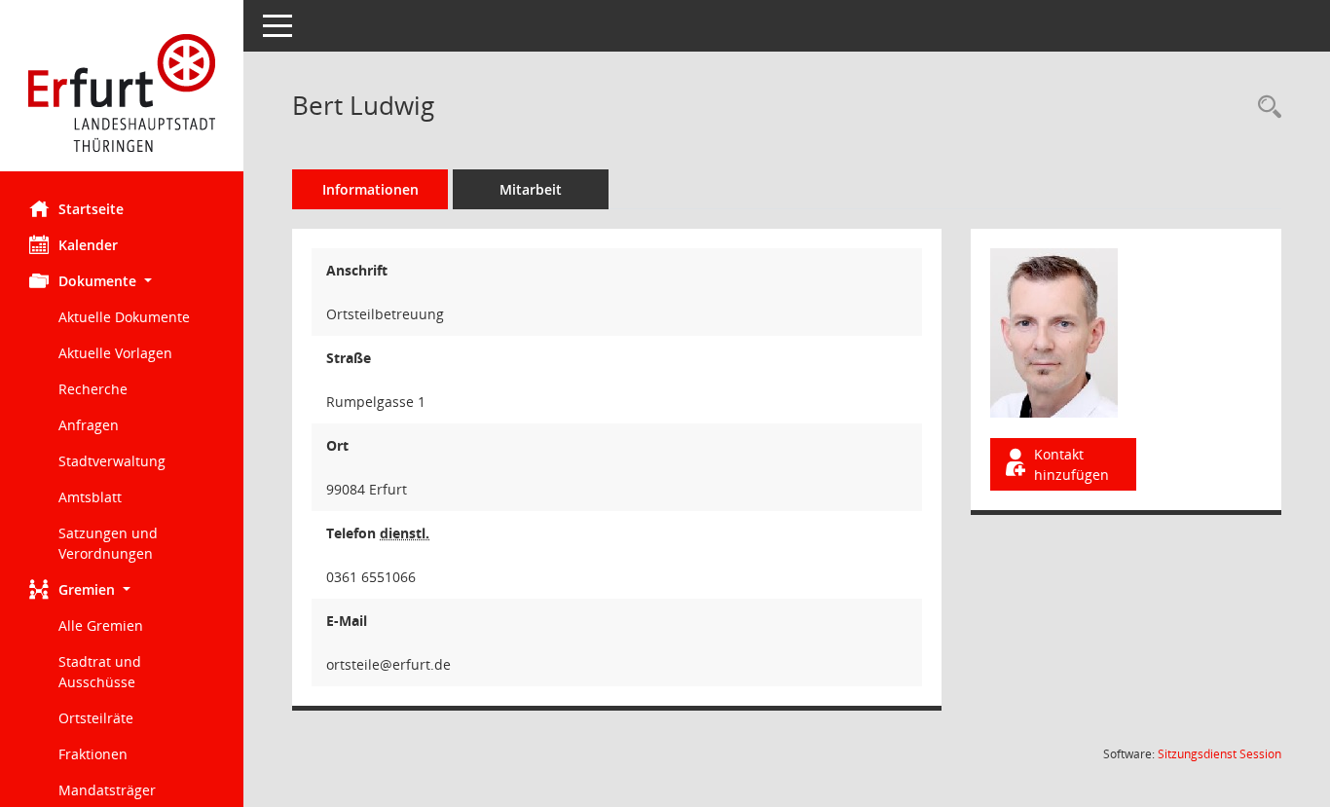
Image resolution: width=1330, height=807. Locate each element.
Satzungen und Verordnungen (108, 543)
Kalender (88, 245)
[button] (121, 281)
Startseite (91, 209)
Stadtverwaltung (112, 461)
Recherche (93, 389)
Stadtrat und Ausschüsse (99, 671)
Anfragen (88, 425)
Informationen (370, 189)
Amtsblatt (90, 497)
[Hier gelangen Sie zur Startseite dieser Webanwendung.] (121, 93)
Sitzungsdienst (1219, 754)
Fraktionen (93, 754)
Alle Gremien (100, 625)
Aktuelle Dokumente (124, 317)
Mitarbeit (530, 189)
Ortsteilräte (95, 718)
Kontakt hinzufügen (1071, 464)
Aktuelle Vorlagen (115, 353)
